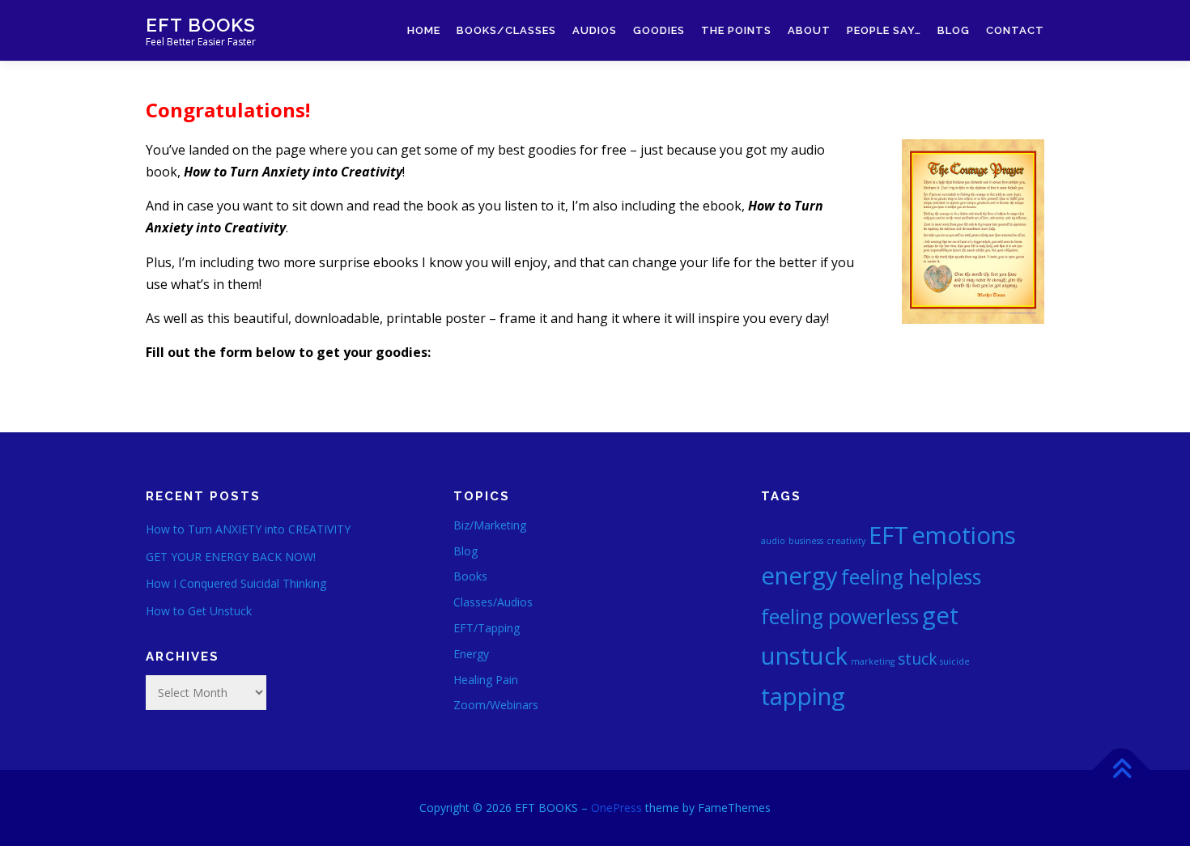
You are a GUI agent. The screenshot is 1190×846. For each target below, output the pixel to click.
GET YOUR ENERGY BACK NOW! (231, 556)
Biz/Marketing (489, 525)
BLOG (953, 30)
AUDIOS (594, 30)
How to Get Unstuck (199, 611)
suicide (955, 661)
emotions (964, 535)
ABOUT (809, 30)
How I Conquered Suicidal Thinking (236, 583)
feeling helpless (911, 576)
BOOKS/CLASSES (506, 30)
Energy (471, 653)
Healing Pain (485, 679)
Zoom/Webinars (495, 704)
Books (470, 576)
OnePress (616, 807)
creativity (846, 540)
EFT (888, 535)
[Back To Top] (1121, 770)
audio (773, 540)
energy (799, 575)
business (805, 540)
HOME (423, 30)
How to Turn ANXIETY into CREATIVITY (248, 529)
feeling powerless (840, 616)
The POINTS (736, 30)
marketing (873, 661)
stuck (917, 659)
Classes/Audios (493, 602)
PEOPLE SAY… (884, 30)
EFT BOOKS (201, 25)
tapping (803, 696)
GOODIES (659, 30)
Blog (465, 551)
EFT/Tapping (486, 628)
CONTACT (1015, 30)
